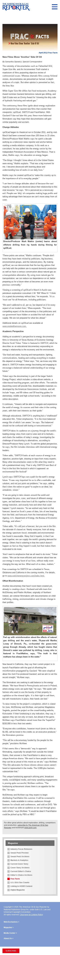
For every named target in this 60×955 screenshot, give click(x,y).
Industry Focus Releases (21, 849)
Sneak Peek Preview (19, 853)
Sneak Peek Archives (19, 856)
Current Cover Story (19, 864)
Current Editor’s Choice (20, 871)
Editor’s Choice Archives (21, 875)
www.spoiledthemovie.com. (14, 326)
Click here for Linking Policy (31, 915)
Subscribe (11, 951)
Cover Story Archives (20, 868)
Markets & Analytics (19, 860)
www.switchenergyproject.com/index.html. (26, 576)
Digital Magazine (17, 890)
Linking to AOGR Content (21, 886)
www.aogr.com (30, 828)
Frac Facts (15, 879)
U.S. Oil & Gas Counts (19, 882)
